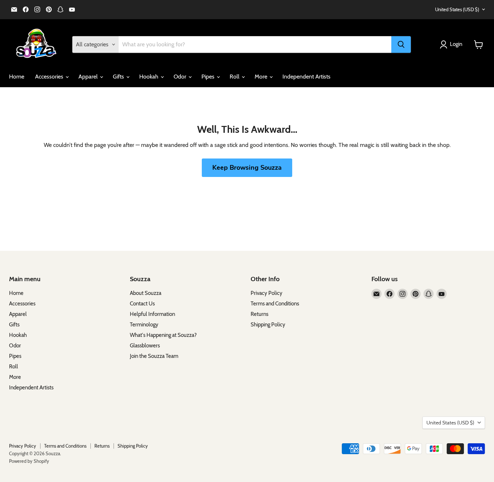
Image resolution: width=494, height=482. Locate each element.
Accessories (50, 76)
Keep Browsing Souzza (247, 167)
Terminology (144, 324)
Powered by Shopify (29, 461)
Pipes (208, 76)
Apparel (88, 76)
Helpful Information (152, 314)
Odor (181, 76)
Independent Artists (306, 76)
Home (16, 76)
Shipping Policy (268, 324)
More (262, 76)
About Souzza (145, 293)
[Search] (401, 44)
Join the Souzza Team (154, 356)
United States (457, 9)
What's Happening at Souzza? (163, 335)
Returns (259, 314)
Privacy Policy (266, 293)
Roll (235, 76)
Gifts (119, 76)
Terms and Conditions (275, 303)
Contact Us (142, 303)
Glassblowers (145, 345)
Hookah (149, 76)
